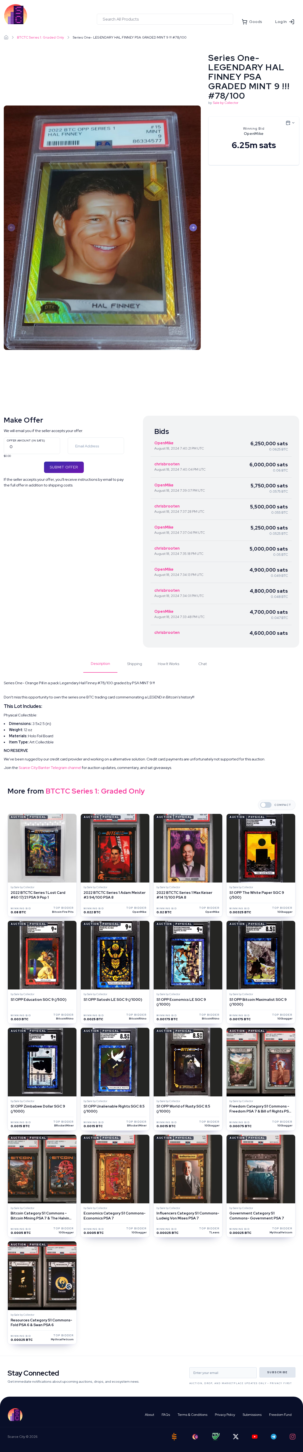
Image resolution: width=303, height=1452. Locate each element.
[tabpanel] (151, 725)
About (149, 1414)
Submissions (252, 1414)
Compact (282, 805)
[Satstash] (174, 1436)
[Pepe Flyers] (216, 1437)
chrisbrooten (167, 464)
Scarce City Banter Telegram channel (50, 767)
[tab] (100, 667)
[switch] (266, 805)
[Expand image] (102, 228)
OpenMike (164, 443)
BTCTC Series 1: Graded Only (40, 37)
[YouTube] (255, 1436)
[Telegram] (273, 1436)
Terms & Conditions (192, 1414)
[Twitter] (236, 1436)
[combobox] (165, 19)
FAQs (166, 1414)
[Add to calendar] (290, 123)
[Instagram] (292, 1436)
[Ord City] (195, 1436)
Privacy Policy (225, 1414)
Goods (255, 21)
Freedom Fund (280, 1414)
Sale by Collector (225, 103)
